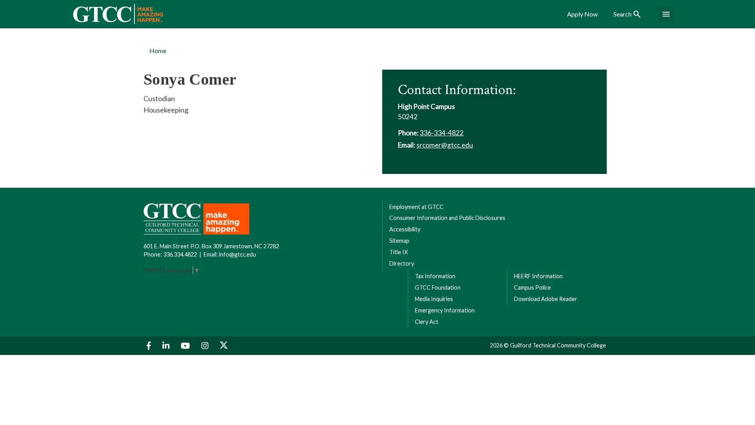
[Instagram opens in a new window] (205, 346)
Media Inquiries (434, 299)
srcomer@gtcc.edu (444, 145)
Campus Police (532, 287)
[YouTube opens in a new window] (186, 346)
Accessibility (404, 229)
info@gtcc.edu (237, 254)
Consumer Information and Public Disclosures (447, 217)
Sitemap (399, 240)
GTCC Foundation (437, 287)
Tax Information (435, 276)
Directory (401, 263)
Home (157, 50)
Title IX (398, 252)
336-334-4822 (442, 133)
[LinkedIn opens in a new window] (166, 346)
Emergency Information (445, 310)
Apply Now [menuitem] (582, 14)
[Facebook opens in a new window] (150, 346)
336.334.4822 (180, 254)
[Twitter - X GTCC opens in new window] (224, 346)
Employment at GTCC (416, 206)
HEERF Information (538, 276)
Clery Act (426, 321)
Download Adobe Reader (545, 299)
